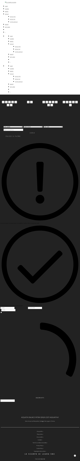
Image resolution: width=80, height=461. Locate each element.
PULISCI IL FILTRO (13, 136)
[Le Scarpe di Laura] (42, 2)
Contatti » (40, 440)
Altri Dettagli (9, 113)
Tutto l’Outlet (14, 22)
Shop (6, 6)
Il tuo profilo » (40, 431)
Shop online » (40, 434)
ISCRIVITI (40, 397)
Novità (6, 24)
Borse (6, 11)
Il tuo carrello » (40, 437)
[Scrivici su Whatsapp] (3, 457)
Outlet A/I (12, 19)
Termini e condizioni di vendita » (40, 443)
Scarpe (7, 9)
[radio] (3, 102)
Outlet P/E (13, 17)
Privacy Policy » (40, 445)
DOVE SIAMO (40, 424)
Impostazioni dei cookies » (40, 451)
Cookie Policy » (40, 448)
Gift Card (7, 27)
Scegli (11, 109)
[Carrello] (42, 32)
